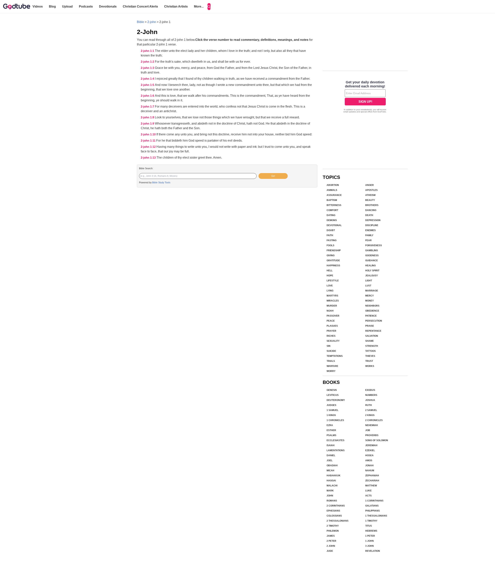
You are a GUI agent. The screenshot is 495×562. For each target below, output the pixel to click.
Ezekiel (370, 450)
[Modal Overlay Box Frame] (365, 97)
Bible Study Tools (161, 182)
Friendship (334, 250)
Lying (330, 290)
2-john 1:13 (148, 157)
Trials (331, 361)
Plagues (332, 326)
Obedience (372, 310)
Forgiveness (373, 245)
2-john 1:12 (148, 146)
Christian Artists (176, 6)
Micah (330, 470)
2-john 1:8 (148, 117)
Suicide (331, 351)
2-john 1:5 (148, 84)
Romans (332, 500)
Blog (52, 6)
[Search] (209, 6)
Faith (330, 235)
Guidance (371, 260)
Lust (368, 285)
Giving (331, 255)
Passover (333, 315)
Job (367, 430)
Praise (369, 326)
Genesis (332, 390)
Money (369, 300)
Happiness (333, 265)
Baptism (332, 200)
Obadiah (332, 465)
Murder (332, 305)
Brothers (371, 205)
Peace (331, 320)
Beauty (370, 200)
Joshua (370, 400)
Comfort (332, 210)
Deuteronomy (336, 400)
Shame (369, 341)
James (331, 536)
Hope (330, 275)
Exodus (370, 390)
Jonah (369, 465)
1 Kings (331, 415)
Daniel (331, 455)
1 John (369, 541)
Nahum (369, 470)
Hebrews (371, 531)
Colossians (334, 515)
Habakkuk (334, 475)
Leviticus (333, 395)
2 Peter (331, 541)
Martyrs (332, 295)
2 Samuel (371, 410)
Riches (331, 336)
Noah (330, 310)
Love (330, 285)
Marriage (371, 290)
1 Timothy (371, 520)
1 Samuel (332, 410)
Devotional (334, 225)
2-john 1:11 (148, 140)
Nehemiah (371, 425)
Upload (67, 6)
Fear (368, 240)
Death (369, 215)
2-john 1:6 (148, 95)
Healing (370, 265)
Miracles (333, 300)
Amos (368, 460)
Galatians (372, 505)
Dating (331, 215)
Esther (331, 430)
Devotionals (108, 6)
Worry (331, 371)
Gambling (371, 250)
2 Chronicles (374, 420)
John (330, 495)
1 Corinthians (374, 500)
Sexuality (333, 341)
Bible (140, 22)
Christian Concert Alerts (140, 6)
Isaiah (331, 445)
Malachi (332, 485)
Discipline (371, 225)
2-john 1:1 (148, 50)
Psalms (331, 435)
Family (369, 235)
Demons (332, 220)
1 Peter (370, 536)
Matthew (371, 485)
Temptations (335, 356)
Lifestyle (333, 280)
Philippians (372, 510)
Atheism (370, 195)
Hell (330, 270)
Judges (331, 405)
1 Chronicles (335, 420)
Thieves (370, 356)
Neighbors (372, 305)
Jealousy (371, 275)
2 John (331, 546)
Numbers (371, 395)
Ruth (368, 405)
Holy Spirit (372, 270)
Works (369, 366)
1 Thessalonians (376, 515)
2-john (151, 22)
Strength (371, 346)
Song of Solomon (376, 440)
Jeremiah (371, 445)
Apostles (371, 190)
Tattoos (370, 351)
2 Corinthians (336, 505)
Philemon (333, 531)
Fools (330, 245)
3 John (369, 546)
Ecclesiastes (335, 440)
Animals (332, 190)
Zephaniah (372, 475)
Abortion (333, 185)
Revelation (372, 551)
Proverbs (371, 435)
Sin (328, 346)
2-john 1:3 (148, 67)
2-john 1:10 (148, 134)
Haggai (331, 480)
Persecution (373, 320)
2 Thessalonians (337, 520)
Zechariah (372, 480)
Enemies (370, 230)
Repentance (373, 331)
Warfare (332, 366)
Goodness (372, 255)
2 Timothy (333, 525)
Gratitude (333, 260)
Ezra (330, 425)
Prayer (331, 331)
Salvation (371, 336)
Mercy (369, 295)
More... (199, 6)
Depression (373, 220)
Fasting (331, 240)
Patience (371, 315)
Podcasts (86, 6)
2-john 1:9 (148, 123)
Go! (273, 176)
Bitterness (334, 205)
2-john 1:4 (148, 78)
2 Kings (370, 415)
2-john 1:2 (148, 61)
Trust (369, 361)
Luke (368, 490)
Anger (369, 185)
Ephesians (333, 510)
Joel (330, 460)
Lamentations (336, 450)
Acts (368, 495)
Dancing (370, 210)
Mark (330, 490)
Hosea (369, 455)
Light (368, 280)
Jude (330, 551)
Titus (368, 525)
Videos (37, 6)
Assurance (334, 195)
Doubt (331, 230)
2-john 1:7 (148, 106)
